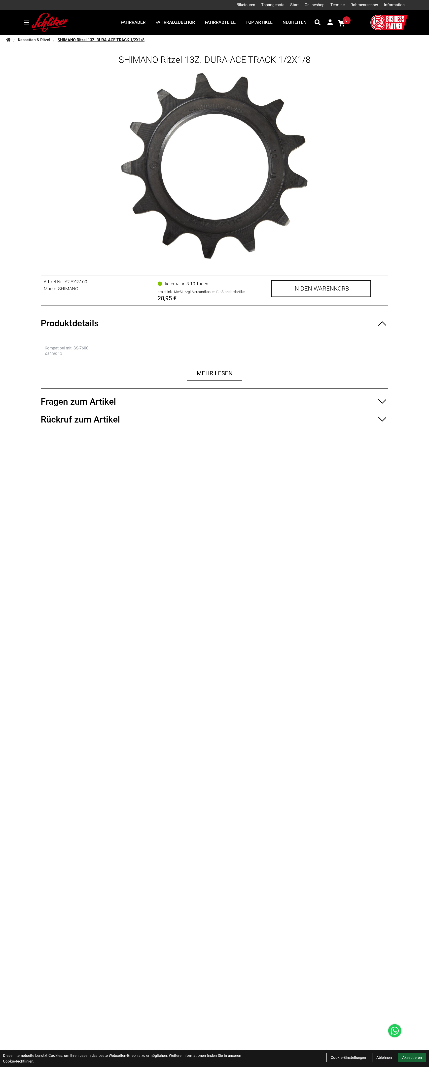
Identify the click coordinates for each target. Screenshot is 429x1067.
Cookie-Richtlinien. (18, 1061)
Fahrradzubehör (175, 22)
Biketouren (246, 4)
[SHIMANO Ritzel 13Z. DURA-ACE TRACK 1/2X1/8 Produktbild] (214, 166)
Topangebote (272, 4)
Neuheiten (295, 22)
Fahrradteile (220, 22)
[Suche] (317, 22)
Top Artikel (259, 22)
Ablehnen (384, 1057)
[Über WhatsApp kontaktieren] (394, 1030)
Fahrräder (133, 22)
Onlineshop (314, 4)
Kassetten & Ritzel (34, 40)
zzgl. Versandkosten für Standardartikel (214, 292)
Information (394, 4)
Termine (337, 4)
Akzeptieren (412, 1057)
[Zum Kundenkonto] (330, 22)
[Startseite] (8, 40)
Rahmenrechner (364, 4)
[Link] (26, 22)
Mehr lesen (215, 373)
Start (294, 4)
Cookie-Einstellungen (348, 1057)
